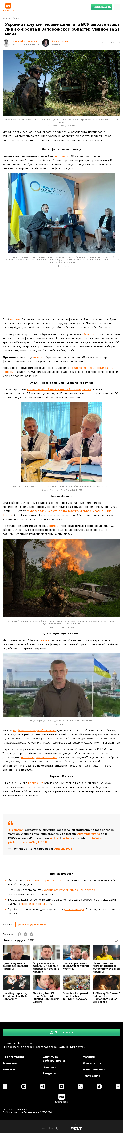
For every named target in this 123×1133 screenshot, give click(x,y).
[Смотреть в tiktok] (99, 1086)
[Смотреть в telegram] (42, 1086)
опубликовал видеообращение (34, 730)
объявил (88, 334)
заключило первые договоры (46, 880)
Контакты (9, 1069)
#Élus (54, 838)
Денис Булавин (60, 41)
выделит (39, 357)
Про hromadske (14, 1056)
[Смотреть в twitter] (80, 1086)
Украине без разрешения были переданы (70, 889)
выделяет (61, 156)
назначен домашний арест (39, 757)
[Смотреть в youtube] (61, 1086)
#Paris (67, 838)
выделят (16, 319)
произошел (36, 783)
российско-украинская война (33, 924)
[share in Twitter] (25, 934)
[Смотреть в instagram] (23, 1086)
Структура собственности (54, 1058)
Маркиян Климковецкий (25, 41)
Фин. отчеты (92, 1063)
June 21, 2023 (63, 848)
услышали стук (74, 909)
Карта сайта (91, 1076)
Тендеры (49, 1073)
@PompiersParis (88, 834)
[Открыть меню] (117, 7)
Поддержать (101, 6)
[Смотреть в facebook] (5, 1086)
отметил (54, 525)
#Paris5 (97, 838)
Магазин (89, 1056)
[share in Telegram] (31, 934)
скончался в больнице (36, 903)
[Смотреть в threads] (118, 1086)
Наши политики (94, 1069)
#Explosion (16, 830)
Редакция (10, 1063)
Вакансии (49, 1067)
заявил (45, 640)
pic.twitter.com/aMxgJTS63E (28, 842)
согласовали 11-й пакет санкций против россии (59, 389)
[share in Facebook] (19, 934)
